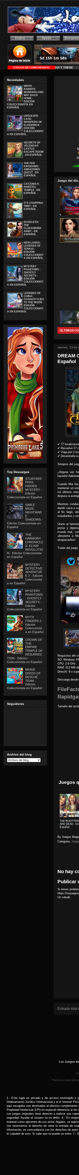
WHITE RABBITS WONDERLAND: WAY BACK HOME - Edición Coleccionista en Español (25, 96)
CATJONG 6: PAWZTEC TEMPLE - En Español (32, 188)
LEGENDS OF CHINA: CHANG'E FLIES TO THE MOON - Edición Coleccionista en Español (25, 302)
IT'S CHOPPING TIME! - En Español (33, 206)
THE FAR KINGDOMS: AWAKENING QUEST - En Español (32, 169)
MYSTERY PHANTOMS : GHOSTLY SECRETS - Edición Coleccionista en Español (25, 275)
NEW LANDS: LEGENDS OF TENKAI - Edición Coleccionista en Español (33, 250)
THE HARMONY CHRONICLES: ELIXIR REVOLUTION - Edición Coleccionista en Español (25, 546)
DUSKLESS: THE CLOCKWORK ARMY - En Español (32, 228)
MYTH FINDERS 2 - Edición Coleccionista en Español (34, 624)
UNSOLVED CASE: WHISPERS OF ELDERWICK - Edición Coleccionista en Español (25, 125)
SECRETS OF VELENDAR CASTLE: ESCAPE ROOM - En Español (33, 148)
